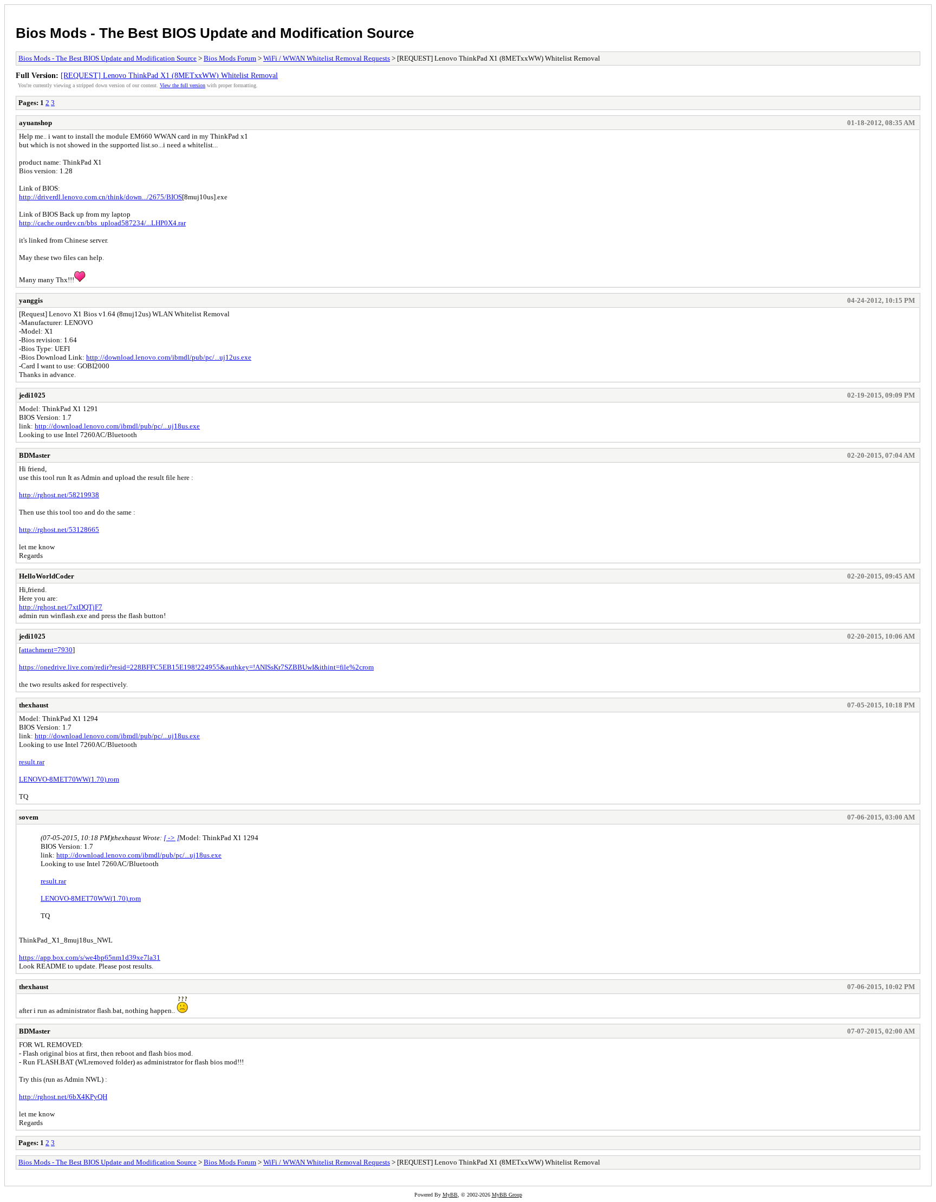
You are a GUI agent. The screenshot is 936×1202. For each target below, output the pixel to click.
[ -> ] (171, 838)
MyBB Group (507, 1195)
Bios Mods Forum (230, 58)
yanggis (31, 300)
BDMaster (34, 455)
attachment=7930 (47, 650)
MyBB (450, 1195)
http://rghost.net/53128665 (59, 529)
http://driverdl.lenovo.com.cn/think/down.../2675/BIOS (100, 197)
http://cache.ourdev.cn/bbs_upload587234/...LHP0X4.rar (102, 223)
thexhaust (33, 705)
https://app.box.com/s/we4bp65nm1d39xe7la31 (89, 957)
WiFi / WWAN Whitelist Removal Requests (326, 58)
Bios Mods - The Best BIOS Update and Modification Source (215, 33)
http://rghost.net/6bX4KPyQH (63, 1097)
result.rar (31, 762)
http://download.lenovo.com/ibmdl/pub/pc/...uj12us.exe (168, 357)
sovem (28, 817)
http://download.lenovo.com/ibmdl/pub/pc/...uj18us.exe (117, 426)
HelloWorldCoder (46, 576)
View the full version (182, 85)
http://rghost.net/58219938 (59, 495)
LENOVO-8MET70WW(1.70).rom (69, 779)
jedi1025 (32, 395)
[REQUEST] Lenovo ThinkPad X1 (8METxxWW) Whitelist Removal (169, 75)
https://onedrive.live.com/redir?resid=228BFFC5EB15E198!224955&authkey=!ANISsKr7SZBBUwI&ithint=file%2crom (196, 667)
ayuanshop (35, 123)
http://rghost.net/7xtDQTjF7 (60, 607)
